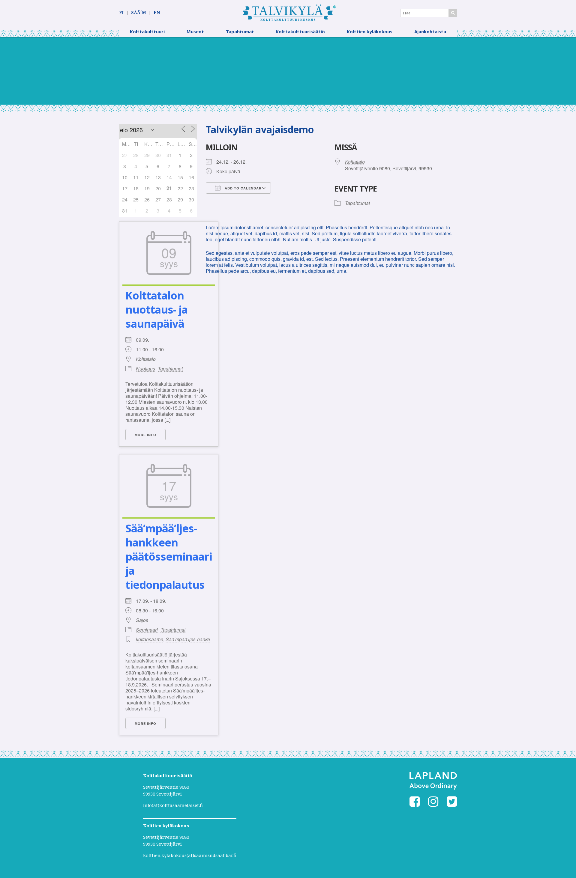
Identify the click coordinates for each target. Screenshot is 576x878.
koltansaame (149, 639)
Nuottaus (145, 368)
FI (121, 12)
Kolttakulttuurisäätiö (300, 31)
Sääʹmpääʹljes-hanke (188, 639)
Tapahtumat (240, 31)
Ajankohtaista (430, 31)
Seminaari (147, 629)
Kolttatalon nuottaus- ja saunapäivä (156, 309)
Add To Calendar (243, 188)
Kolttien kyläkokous (369, 31)
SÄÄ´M (138, 12)
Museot (195, 31)
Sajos (142, 620)
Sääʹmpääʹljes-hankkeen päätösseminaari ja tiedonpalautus (168, 556)
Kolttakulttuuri (147, 31)
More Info (145, 435)
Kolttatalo (146, 359)
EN (157, 12)
